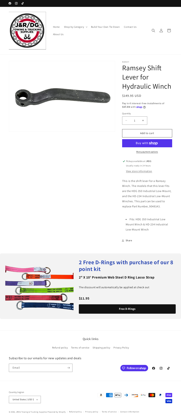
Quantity (126, 113)
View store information (139, 171)
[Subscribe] (68, 368)
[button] (75, 27)
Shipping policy (101, 347)
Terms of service (80, 347)
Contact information (129, 411)
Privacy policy (91, 411)
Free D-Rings (127, 309)
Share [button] (129, 240)
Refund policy (60, 347)
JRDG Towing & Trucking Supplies (31, 412)
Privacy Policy (121, 347)
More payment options (147, 151)
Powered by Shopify (57, 412)
